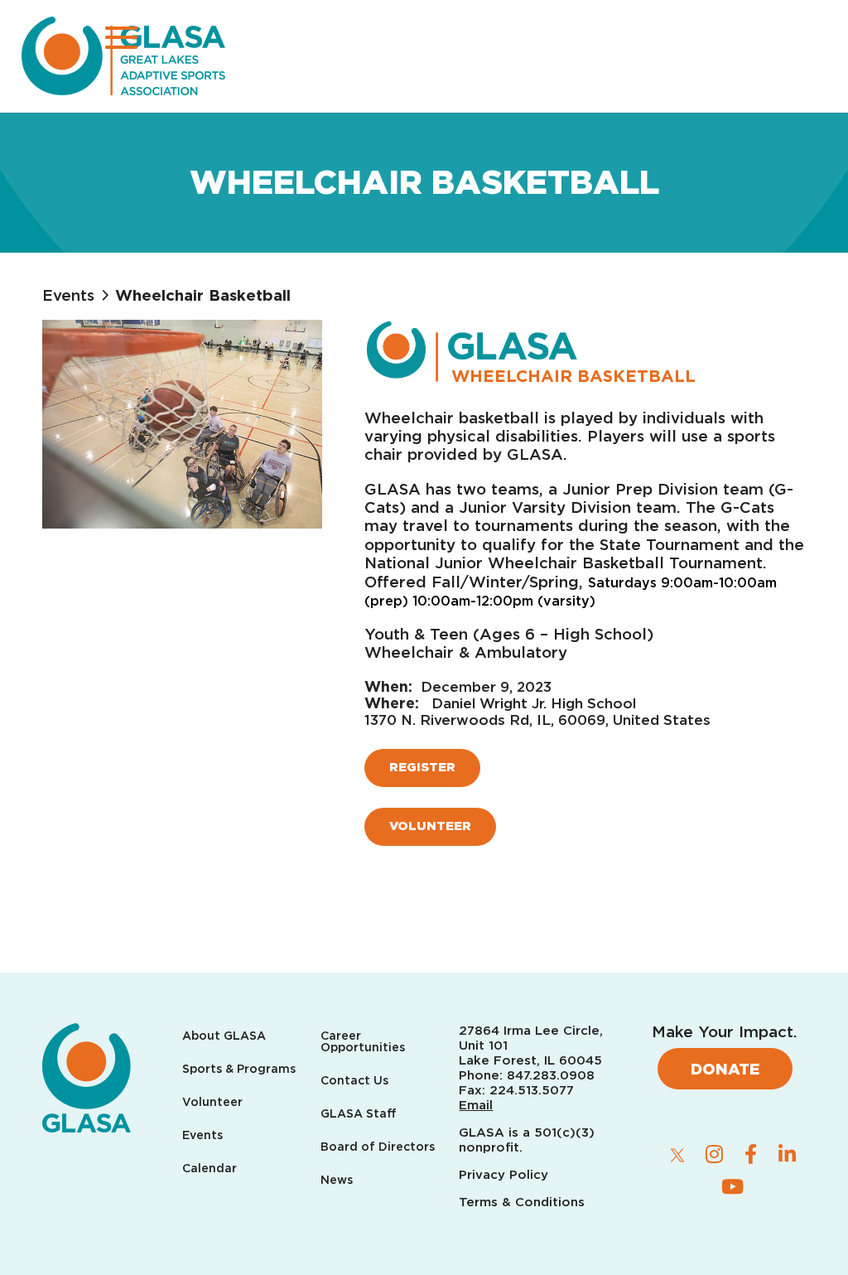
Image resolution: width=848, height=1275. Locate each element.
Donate (725, 1069)
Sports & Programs (239, 1069)
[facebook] (750, 1154)
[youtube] (732, 1186)
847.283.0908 (551, 1075)
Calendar (209, 1168)
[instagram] (714, 1154)
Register (422, 767)
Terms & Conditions (522, 1202)
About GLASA (224, 1036)
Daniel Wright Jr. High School (533, 703)
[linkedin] (786, 1154)
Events (68, 295)
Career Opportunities (362, 1042)
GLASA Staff (358, 1114)
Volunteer (430, 826)
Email (476, 1105)
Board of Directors (377, 1147)
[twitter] (677, 1155)
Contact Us (354, 1081)
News (336, 1180)
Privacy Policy (505, 1174)
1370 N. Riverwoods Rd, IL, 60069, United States (537, 720)
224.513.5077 (531, 1090)
